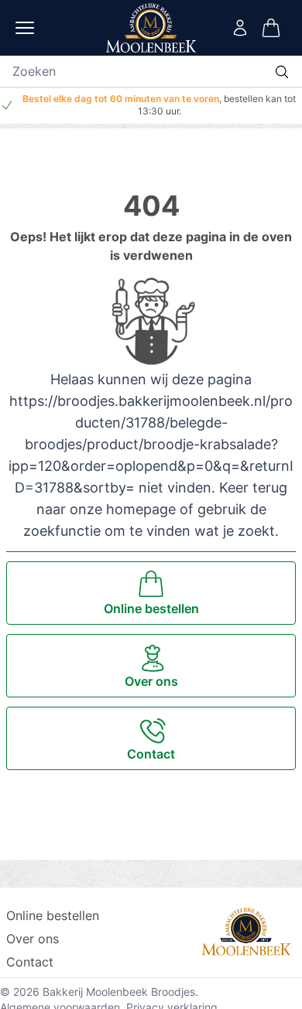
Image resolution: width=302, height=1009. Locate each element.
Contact (29, 962)
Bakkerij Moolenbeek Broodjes (119, 991)
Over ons (32, 938)
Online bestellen (52, 915)
